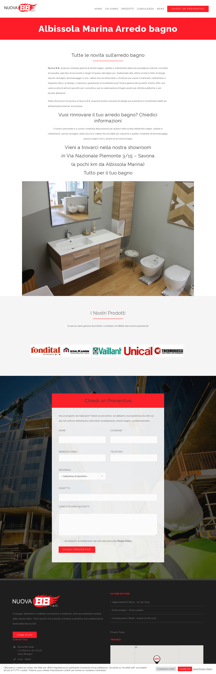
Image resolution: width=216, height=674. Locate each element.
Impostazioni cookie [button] (166, 669)
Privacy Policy (124, 541)
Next (186, 350)
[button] (156, 660)
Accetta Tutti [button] (185, 669)
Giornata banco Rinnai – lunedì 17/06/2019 (134, 618)
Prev (28, 350)
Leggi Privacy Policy (202, 669)
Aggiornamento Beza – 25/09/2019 (130, 602)
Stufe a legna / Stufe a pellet (127, 610)
